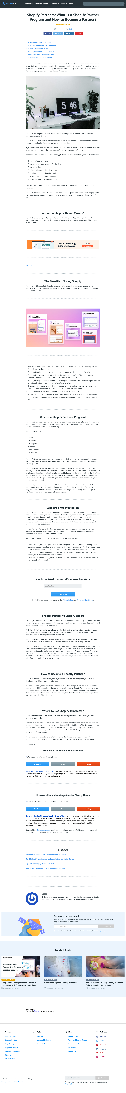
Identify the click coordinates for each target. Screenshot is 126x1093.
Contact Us (72, 1051)
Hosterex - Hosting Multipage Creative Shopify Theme (46, 816)
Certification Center (75, 1044)
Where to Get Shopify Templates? (40, 57)
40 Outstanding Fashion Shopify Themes (60, 982)
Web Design (28, 4)
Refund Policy (18, 1082)
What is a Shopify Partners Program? (42, 45)
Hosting (88, 764)
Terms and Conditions (85, 600)
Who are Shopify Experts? (38, 48)
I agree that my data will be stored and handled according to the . (80, 931)
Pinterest (103, 1045)
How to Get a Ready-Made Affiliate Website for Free (45, 868)
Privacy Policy (68, 600)
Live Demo (37, 764)
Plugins (64, 4)
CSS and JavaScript (12, 1036)
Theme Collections (50, 979)
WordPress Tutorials (42, 4)
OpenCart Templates (12, 1051)
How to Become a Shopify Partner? (41, 54)
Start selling (30, 265)
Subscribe (104, 1078)
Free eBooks (73, 1036)
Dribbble (102, 1057)
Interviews (72, 1047)
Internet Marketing (63, 24)
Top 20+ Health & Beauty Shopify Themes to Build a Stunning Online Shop (104, 983)
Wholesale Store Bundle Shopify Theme (41, 771)
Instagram (103, 1049)
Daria (70, 29)
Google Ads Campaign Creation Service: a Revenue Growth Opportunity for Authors (18, 983)
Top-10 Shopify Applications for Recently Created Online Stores (50, 859)
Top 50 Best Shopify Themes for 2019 (40, 864)
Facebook (103, 1037)
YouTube (102, 1053)
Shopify (29, 64)
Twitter (102, 1041)
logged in (37, 1011)
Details (63, 764)
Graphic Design (11, 1040)
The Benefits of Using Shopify (39, 42)
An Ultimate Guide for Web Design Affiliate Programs (46, 854)
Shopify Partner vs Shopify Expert (41, 51)
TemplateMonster (43, 830)
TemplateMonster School (77, 1040)
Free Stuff (55, 4)
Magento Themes (11, 1047)
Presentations (10, 1059)
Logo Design (10, 1044)
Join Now (108, 926)
